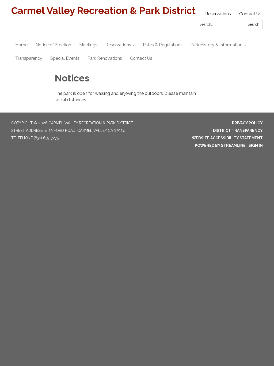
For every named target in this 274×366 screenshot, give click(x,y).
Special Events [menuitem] (64, 58)
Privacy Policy (247, 123)
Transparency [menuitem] (28, 58)
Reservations (218, 13)
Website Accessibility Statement (227, 138)
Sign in (256, 145)
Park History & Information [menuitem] (216, 44)
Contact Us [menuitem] (141, 58)
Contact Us (250, 13)
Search (253, 24)
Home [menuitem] (21, 44)
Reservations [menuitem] (118, 44)
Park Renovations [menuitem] (104, 58)
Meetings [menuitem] (88, 44)
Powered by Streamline (220, 145)
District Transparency (238, 130)
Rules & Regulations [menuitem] (162, 44)
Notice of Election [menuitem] (53, 44)
